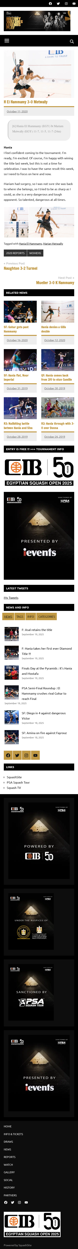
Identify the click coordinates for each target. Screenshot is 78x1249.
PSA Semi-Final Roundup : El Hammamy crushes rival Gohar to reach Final (44, 693)
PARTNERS (10, 1195)
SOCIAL (8, 1180)
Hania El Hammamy (30, 243)
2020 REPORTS (15, 253)
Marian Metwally (53, 243)
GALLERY (9, 1172)
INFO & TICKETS (13, 1134)
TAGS (19, 616)
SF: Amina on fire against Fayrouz (44, 733)
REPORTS (9, 1157)
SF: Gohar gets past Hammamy (16, 329)
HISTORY (9, 1187)
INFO (30, 616)
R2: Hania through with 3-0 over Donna (57, 425)
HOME (8, 1126)
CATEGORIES (46, 616)
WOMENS (35, 253)
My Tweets (11, 597)
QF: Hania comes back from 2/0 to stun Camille (56, 377)
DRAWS (8, 1141)
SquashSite (14, 777)
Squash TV (14, 787)
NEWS (8, 616)
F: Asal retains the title (37, 629)
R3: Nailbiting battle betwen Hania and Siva (18, 425)
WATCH (8, 1164)
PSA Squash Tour (18, 782)
